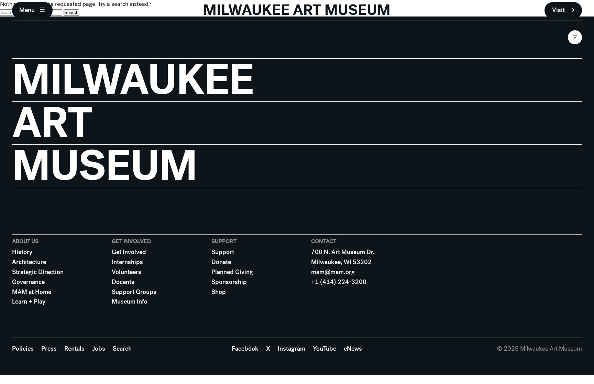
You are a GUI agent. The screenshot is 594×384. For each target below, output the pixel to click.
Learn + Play (28, 301)
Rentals (74, 348)
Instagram (291, 348)
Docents (123, 282)
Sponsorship (229, 282)
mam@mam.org (333, 272)
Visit (558, 10)
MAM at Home (31, 292)
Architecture (29, 262)
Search (122, 348)
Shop (218, 292)
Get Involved (129, 252)
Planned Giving (232, 272)
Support (222, 252)
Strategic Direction (38, 272)
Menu (27, 10)
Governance (28, 282)
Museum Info (129, 301)
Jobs (98, 348)
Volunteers (126, 272)
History (22, 252)
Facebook (245, 348)
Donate (221, 262)
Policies (23, 348)
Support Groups (134, 292)
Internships (127, 262)
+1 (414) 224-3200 (338, 282)
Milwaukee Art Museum (296, 10)
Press (49, 348)
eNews (353, 348)
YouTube (324, 348)
